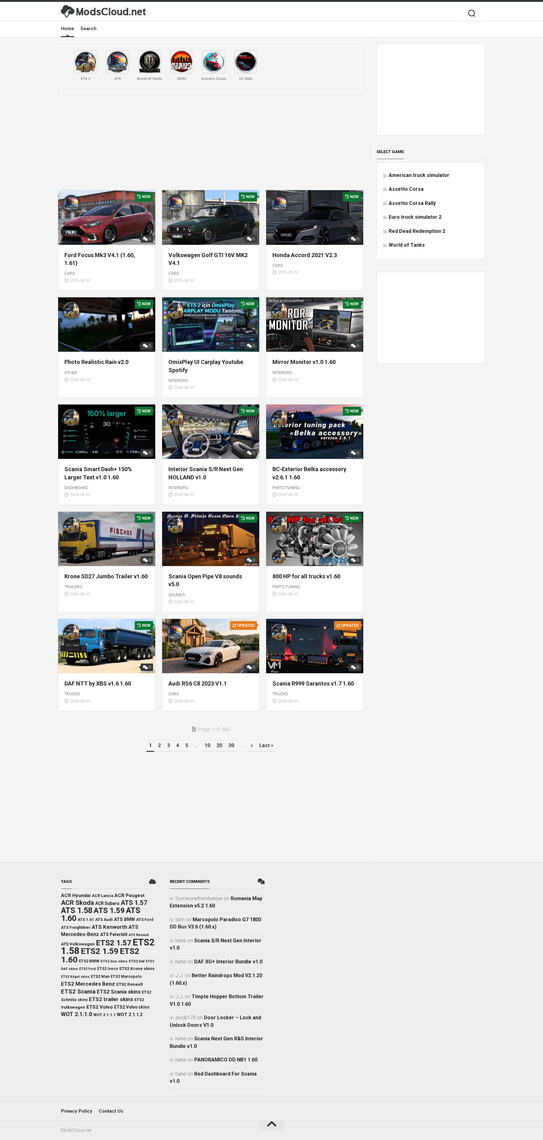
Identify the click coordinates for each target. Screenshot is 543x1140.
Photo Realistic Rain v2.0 (96, 362)
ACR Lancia (102, 895)
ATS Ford (144, 919)
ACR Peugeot (129, 895)
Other (70, 372)
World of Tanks (407, 245)
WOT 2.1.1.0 (76, 1014)
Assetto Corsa (406, 189)
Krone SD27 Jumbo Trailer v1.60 (106, 576)
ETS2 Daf (137, 961)
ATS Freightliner (75, 927)
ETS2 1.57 (113, 942)
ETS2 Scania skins (118, 992)
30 (231, 745)
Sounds (176, 594)
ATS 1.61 (86, 919)
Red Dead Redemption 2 (417, 231)
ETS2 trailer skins (111, 999)
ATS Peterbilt (114, 934)
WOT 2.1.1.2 (129, 1014)
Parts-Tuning (286, 487)
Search (88, 28)
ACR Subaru (107, 903)
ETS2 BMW (89, 961)
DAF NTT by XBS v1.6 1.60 (97, 683)
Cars (69, 273)
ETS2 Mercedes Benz (88, 984)
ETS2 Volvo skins (132, 1007)
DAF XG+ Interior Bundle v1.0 (228, 962)
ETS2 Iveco (107, 969)
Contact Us (111, 1111)
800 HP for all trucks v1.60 (306, 576)
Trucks (72, 693)
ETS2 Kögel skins (75, 977)
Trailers (73, 586)
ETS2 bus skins (114, 961)
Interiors (178, 380)
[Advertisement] (211, 143)
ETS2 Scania (78, 991)
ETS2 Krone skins (137, 968)
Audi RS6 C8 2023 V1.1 (197, 683)
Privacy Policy (76, 1111)
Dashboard (76, 487)
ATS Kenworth (109, 927)
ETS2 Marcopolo (126, 976)
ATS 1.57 (134, 902)
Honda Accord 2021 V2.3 (304, 255)
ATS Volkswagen (78, 943)
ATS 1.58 (76, 910)
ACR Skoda (77, 902)
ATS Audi (104, 919)
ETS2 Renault (129, 984)
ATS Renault (139, 935)
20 (219, 745)
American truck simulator (419, 175)
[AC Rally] (245, 62)
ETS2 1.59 (99, 951)
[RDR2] (181, 62)
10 (207, 745)
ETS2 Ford (87, 969)
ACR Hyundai (75, 895)
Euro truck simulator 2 (415, 217)
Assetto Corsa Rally (412, 203)
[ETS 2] (85, 62)
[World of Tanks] (149, 62)
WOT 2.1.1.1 (104, 1014)
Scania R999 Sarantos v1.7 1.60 (313, 683)
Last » (266, 745)
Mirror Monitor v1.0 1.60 (304, 362)
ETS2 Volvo (99, 1007)
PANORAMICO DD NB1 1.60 (225, 1060)
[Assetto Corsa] (213, 62)
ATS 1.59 (109, 910)
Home (67, 28)
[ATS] (117, 62)
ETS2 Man (100, 976)
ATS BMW (124, 919)
